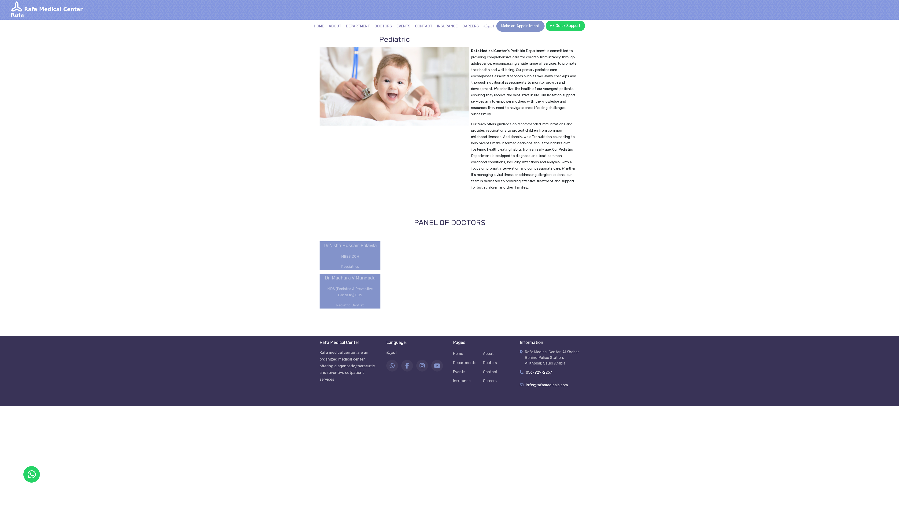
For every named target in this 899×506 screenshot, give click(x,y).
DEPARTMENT (358, 26)
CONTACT (423, 26)
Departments (464, 363)
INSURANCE (447, 26)
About (488, 353)
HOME (319, 26)
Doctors (490, 363)
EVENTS (403, 26)
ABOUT (335, 26)
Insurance (462, 381)
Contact (490, 372)
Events (459, 372)
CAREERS (470, 26)
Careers (490, 381)
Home (458, 353)
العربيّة (488, 26)
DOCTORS (383, 26)
